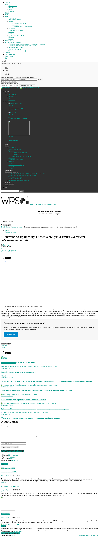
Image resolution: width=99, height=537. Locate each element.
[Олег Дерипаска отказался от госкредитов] (29, 366)
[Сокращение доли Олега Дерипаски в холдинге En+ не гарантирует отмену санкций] (29, 385)
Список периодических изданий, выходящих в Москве (27, 44)
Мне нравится (13, 455)
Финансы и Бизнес (15, 20)
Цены (6, 14)
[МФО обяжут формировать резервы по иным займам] (19, 394)
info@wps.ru (9, 56)
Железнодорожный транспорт (22, 26)
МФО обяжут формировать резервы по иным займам (23, 400)
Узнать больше (11, 334)
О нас (6, 4)
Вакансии (12, 11)
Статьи (7, 230)
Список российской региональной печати (22, 46)
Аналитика (13, 140)
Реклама (11, 32)
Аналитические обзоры (16, 35)
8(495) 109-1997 (8, 221)
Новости (7, 16)
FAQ (10, 9)
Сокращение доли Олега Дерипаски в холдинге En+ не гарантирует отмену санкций (36, 390)
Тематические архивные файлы (19, 51)
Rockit (13, 535)
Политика (12, 28)
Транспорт (12, 21)
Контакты (8, 52)
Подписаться (15, 460)
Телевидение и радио (16, 47)
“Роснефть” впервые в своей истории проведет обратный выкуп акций (30, 418)
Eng (6, 58)
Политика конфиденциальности (87, 535)
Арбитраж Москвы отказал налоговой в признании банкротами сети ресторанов (35, 409)
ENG (6, 70)
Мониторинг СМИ (16, 109)
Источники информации (13, 42)
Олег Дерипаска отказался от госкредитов (18, 372)
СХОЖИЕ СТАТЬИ (8, 363)
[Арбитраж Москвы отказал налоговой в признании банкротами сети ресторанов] (28, 403)
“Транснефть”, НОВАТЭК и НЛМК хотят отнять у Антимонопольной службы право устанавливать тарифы (46, 381)
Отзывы (11, 7)
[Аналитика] (19, 135)
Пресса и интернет (15, 49)
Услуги (7, 13)
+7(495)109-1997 (10, 54)
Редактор (6, 245)
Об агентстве (13, 6)
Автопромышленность (19, 23)
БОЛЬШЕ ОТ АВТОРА (25, 363)
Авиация (15, 25)
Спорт (11, 33)
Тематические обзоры (18, 118)
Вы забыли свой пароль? (9, 82)
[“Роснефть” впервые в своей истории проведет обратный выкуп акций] (25, 412)
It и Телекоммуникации (16, 30)
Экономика (12, 18)
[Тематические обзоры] (12, 112)
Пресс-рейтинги (10, 40)
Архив (11, 39)
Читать (12, 457)
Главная (7, 2)
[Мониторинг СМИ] (16, 103)
